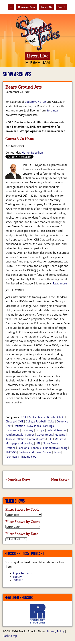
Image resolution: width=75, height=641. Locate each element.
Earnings (48, 426)
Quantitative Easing (55, 448)
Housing (60, 434)
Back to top (10, 636)
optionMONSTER (35, 101)
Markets (60, 439)
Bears (41, 417)
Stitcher (18, 580)
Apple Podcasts (22, 573)
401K (23, 417)
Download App (26, 7)
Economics (12, 430)
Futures (30, 434)
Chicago (10, 421)
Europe (39, 430)
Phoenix (36, 448)
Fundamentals (14, 434)
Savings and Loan (30, 452)
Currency (62, 421)
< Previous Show (17, 480)
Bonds (51, 417)
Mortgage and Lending (19, 443)
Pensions (23, 448)
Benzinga (52, 110)
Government (45, 434)
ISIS (50, 439)
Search (61, 7)
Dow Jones (34, 426)
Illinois (9, 439)
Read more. (60, 283)
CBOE (60, 417)
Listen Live (38, 55)
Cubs (51, 421)
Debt (8, 426)
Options (10, 448)
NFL (38, 443)
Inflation (21, 439)
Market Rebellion (32, 152)
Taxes (57, 452)
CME (20, 421)
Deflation (19, 426)
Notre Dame (50, 443)
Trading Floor (29, 456)
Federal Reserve (56, 430)
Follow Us (46, 7)
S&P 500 (11, 452)
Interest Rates (37, 439)
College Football (36, 421)
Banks (32, 417)
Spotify (17, 576)
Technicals (12, 456)
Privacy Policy (55, 631)
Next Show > (60, 480)
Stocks (47, 452)
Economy (27, 430)
